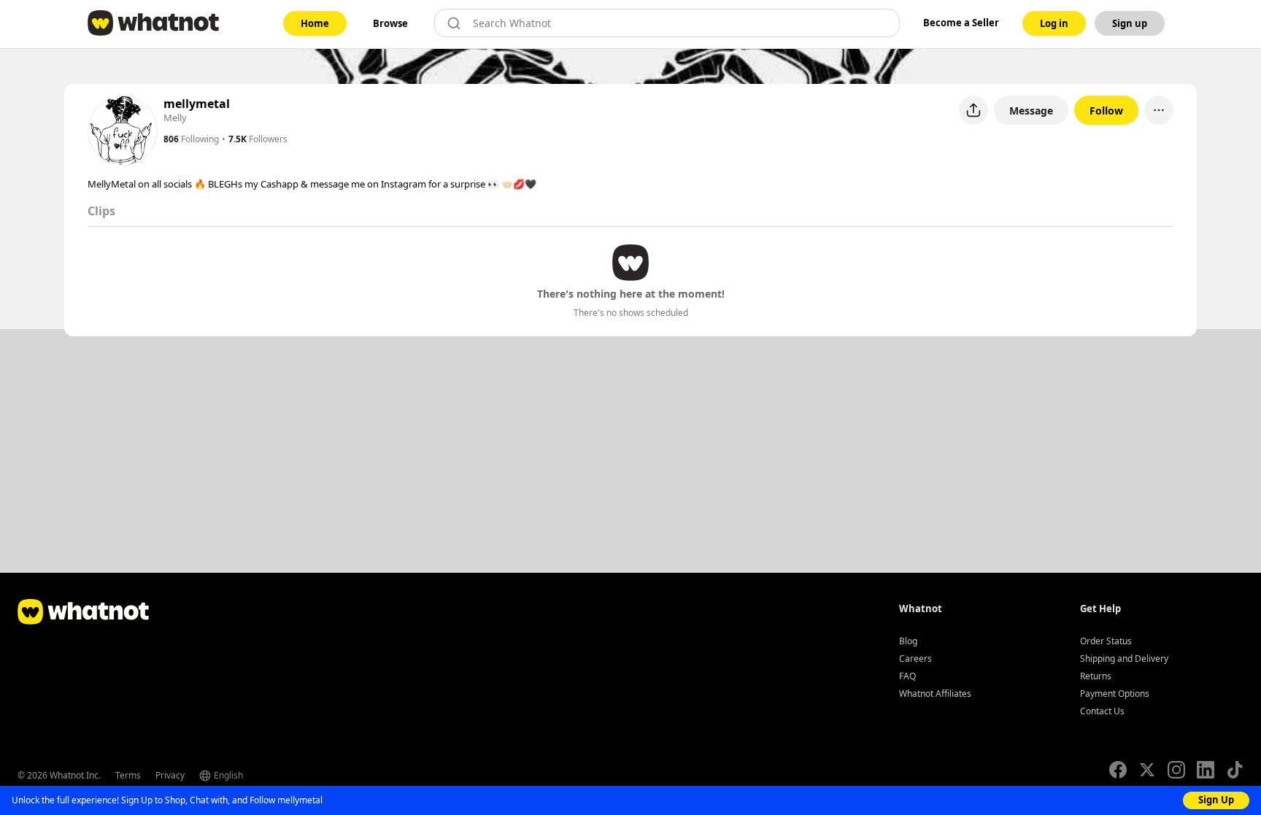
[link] (315, 23)
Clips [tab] (101, 211)
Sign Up (1216, 799)
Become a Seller (961, 22)
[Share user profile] (973, 110)
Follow (1106, 110)
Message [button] (1031, 110)
